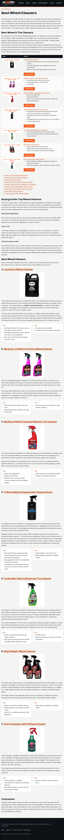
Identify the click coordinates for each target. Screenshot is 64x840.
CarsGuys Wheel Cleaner (31, 59)
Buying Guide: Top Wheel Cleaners (16, 177)
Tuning (34, 3)
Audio (28, 3)
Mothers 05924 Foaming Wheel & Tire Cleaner (37, 93)
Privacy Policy (17, 830)
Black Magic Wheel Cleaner (31, 144)
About (3, 830)
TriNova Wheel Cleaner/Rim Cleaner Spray (36, 109)
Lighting (59, 3)
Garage (21, 3)
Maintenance (43, 3)
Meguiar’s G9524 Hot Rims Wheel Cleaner (36, 78)
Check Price (29, 74)
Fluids (52, 3)
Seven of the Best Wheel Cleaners (16, 175)
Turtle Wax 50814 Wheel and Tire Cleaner (35, 130)
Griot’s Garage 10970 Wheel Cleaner (34, 159)
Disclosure (27, 830)
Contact (8, 830)
